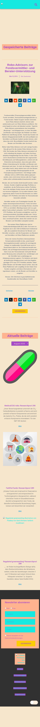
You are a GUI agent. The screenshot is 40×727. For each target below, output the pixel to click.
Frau (13, 608)
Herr (8, 608)
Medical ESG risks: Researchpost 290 (20, 406)
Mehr (20, 426)
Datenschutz (20, 682)
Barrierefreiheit (20, 688)
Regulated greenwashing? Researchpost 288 (20, 562)
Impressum (20, 695)
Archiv (20, 669)
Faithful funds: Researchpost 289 (20, 488)
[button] (6, 100)
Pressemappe (20, 675)
